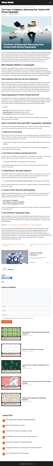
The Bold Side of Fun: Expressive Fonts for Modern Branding (21, 436)
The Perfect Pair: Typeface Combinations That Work (19, 431)
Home (2, 7)
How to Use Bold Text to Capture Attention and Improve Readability (24, 225)
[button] (48, 2)
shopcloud (5, 14)
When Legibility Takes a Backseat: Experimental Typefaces (20, 419)
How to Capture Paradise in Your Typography (17, 453)
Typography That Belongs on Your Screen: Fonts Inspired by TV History (24, 447)
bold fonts (9, 100)
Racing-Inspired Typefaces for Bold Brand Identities (19, 442)
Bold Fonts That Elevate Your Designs (33, 349)
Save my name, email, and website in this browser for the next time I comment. (18, 318)
